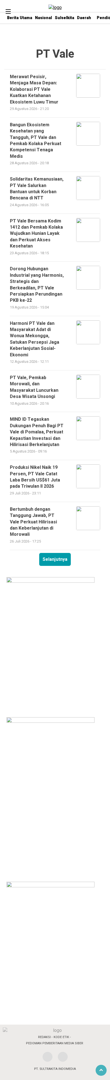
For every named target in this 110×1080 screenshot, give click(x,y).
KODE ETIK (61, 1037)
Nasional (43, 18)
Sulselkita (64, 18)
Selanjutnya (55, 559)
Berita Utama (19, 18)
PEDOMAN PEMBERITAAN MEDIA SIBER (54, 1043)
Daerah (84, 18)
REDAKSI (44, 1037)
